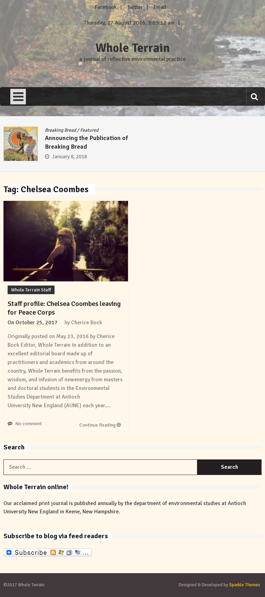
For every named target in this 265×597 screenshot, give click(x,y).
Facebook (105, 7)
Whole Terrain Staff (31, 290)
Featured (89, 130)
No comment (28, 424)
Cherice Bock (86, 322)
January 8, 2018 (69, 156)
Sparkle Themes (244, 585)
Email (160, 7)
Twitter (135, 7)
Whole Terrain (133, 48)
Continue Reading (98, 425)
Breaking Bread (60, 130)
